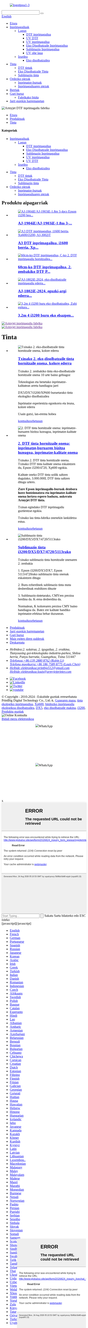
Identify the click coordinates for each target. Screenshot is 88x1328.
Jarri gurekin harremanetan (27, 101)
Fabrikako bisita (28, 97)
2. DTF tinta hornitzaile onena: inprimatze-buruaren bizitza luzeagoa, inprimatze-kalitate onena (48, 448)
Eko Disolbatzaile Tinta (33, 71)
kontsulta (24, 421)
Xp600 (39, 704)
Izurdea (23, 56)
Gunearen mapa (65, 700)
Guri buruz (17, 93)
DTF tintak (25, 67)
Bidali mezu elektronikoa (18, 719)
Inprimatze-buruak (30, 82)
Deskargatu (17, 642)
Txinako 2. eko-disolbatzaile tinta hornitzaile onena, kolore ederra (46, 361)
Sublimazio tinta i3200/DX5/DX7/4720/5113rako (44, 549)
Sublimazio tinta (28, 75)
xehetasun (36, 421)
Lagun (22, 30)
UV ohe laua (34, 53)
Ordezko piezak (20, 79)
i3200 (81, 708)
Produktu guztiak (13, 711)
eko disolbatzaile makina (60, 708)
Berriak (14, 90)
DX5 (39, 708)
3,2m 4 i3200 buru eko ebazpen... (46, 315)
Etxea (13, 23)
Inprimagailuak (19, 27)
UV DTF (32, 38)
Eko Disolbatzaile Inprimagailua (47, 45)
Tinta (13, 64)
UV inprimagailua (38, 42)
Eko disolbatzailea (38, 60)
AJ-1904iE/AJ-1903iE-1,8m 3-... (45, 223)
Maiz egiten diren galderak (27, 638)
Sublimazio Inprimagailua (42, 49)
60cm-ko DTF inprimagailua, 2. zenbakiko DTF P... (44, 269)
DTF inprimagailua (38, 34)
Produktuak (17, 118)
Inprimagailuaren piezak (33, 86)
